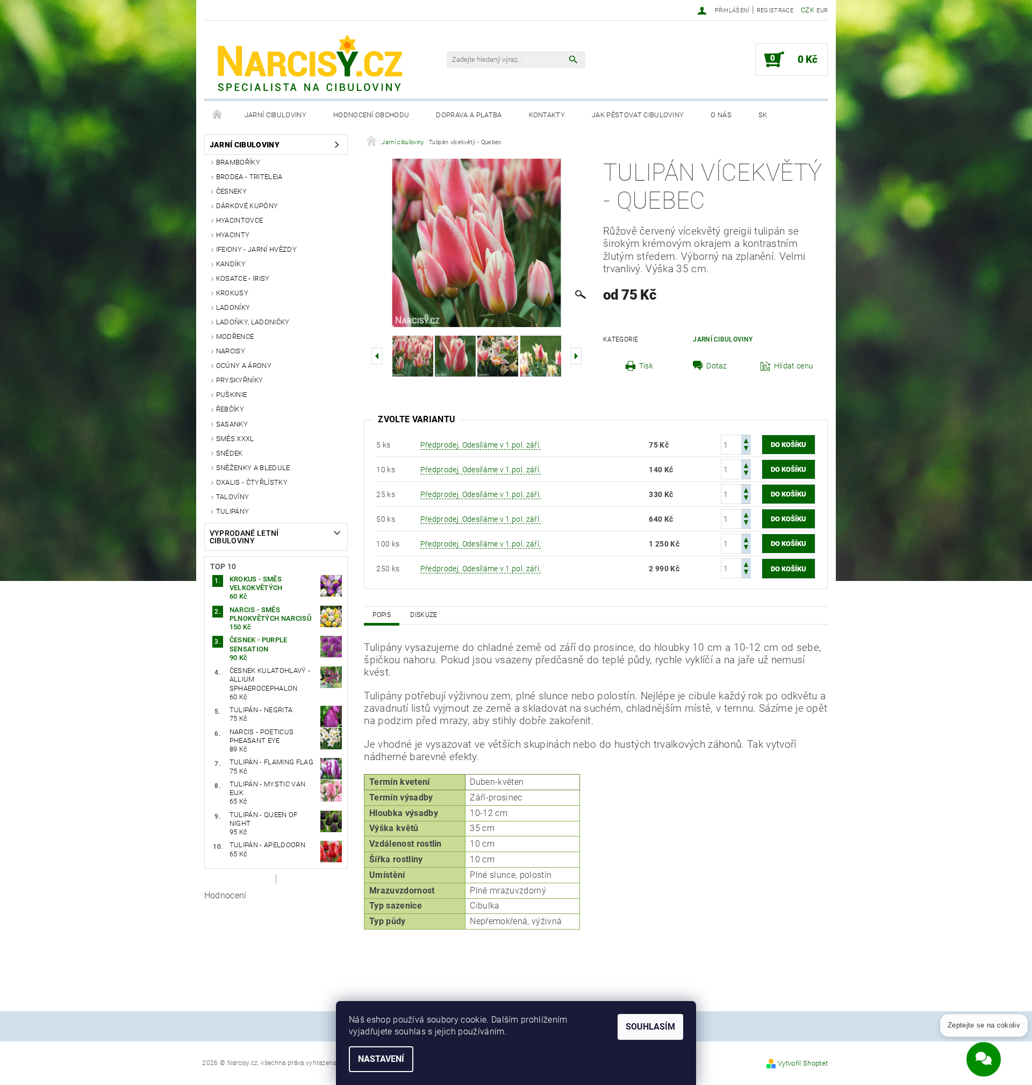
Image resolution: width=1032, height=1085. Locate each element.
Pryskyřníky (239, 380)
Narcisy (230, 351)
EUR (822, 10)
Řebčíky (230, 409)
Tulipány (232, 511)
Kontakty (547, 115)
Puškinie (231, 395)
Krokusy (232, 293)
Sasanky (232, 424)
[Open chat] (983, 1051)
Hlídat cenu (794, 365)
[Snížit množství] (746, 449)
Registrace (775, 10)
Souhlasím (650, 1027)
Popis (381, 615)
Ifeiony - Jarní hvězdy (256, 249)
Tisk (646, 365)
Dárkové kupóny (247, 206)
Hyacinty (233, 235)
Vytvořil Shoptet (803, 1063)
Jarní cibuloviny (275, 115)
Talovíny (232, 497)
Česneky (231, 191)
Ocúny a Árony (243, 365)
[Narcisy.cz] (309, 65)
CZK (807, 10)
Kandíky (231, 264)
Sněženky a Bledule (253, 468)
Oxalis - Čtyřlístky (252, 482)
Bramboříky (238, 162)
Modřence (235, 336)
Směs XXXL (235, 439)
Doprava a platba (468, 115)
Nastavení (381, 1059)
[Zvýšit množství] (746, 440)
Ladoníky (233, 307)
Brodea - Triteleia (249, 177)
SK (763, 115)
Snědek (229, 453)
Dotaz (716, 365)
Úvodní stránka (217, 115)
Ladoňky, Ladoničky (253, 322)
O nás (721, 115)
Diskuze (423, 615)
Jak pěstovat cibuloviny (638, 115)
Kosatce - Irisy (243, 278)
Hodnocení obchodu (371, 115)
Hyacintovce (239, 220)
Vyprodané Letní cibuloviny (244, 537)
